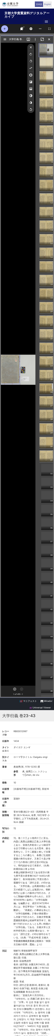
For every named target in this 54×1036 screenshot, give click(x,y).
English (47, 4)
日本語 (39, 4)
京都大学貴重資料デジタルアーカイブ (27, 14)
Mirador (47, 701)
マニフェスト (29, 701)
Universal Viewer (41, 707)
